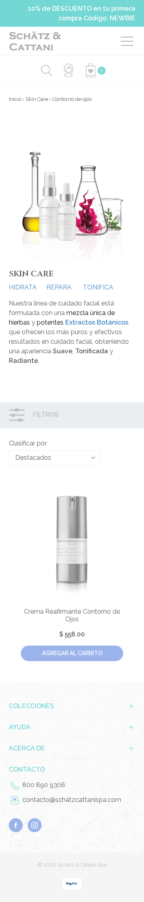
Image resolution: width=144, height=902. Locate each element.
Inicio (15, 99)
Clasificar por (28, 443)
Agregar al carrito (72, 653)
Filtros (45, 415)
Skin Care (37, 99)
